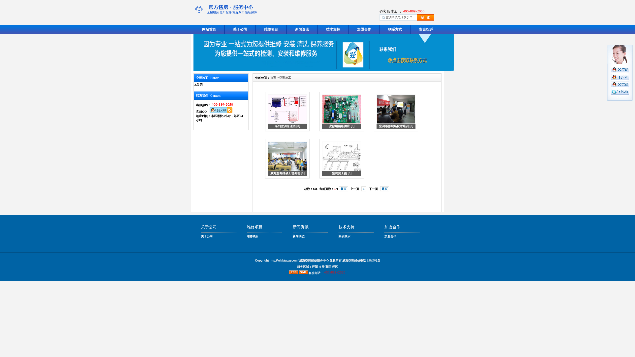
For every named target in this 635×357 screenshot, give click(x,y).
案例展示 (344, 236)
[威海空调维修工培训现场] (287, 170)
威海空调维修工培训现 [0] (287, 173)
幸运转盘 (374, 260)
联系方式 (395, 29)
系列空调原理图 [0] (287, 126)
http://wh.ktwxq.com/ (284, 260)
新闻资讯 (302, 29)
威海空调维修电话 (354, 260)
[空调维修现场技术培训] (396, 122)
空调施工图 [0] (341, 173)
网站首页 (209, 29)
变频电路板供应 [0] (341, 126)
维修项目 (271, 29)
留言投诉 (426, 29)
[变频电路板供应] (341, 122)
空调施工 (285, 77)
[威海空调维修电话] (323, 70)
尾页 (385, 189)
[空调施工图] (341, 170)
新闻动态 (299, 236)
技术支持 (333, 29)
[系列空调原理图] (287, 122)
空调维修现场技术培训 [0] (396, 126)
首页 (273, 77)
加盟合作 (364, 29)
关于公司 (240, 29)
